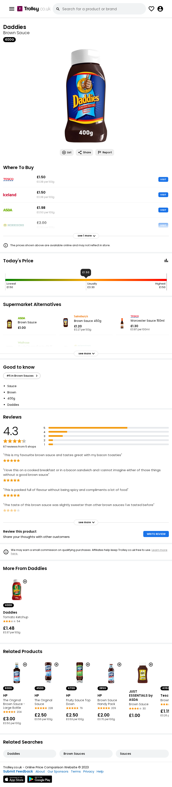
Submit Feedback (18, 771)
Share (87, 152)
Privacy (88, 771)
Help (100, 771)
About (40, 771)
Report (107, 152)
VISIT (163, 179)
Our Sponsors (58, 771)
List (69, 152)
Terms (76, 771)
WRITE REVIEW (156, 534)
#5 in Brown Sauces (20, 376)
